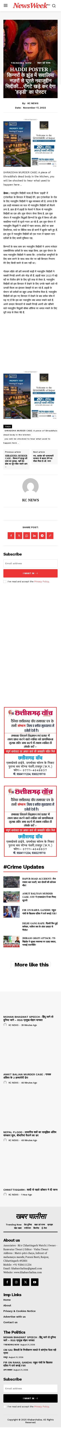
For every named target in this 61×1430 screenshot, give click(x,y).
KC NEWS (32, 103)
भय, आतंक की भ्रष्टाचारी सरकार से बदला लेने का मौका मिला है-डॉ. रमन (43, 459)
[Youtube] (34, 1282)
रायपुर (5, 1357)
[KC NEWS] (30, 486)
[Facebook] (11, 535)
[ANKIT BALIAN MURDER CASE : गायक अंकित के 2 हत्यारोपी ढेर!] (30, 1051)
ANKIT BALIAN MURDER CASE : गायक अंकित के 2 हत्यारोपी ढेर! (27, 1076)
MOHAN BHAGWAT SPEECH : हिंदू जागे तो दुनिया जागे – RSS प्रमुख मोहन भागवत (28, 1018)
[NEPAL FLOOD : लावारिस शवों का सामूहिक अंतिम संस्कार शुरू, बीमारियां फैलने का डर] (30, 1109)
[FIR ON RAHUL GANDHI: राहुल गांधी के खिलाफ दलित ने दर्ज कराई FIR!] (11, 911)
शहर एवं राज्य (43, 63)
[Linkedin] (34, 535)
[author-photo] (5, 1025)
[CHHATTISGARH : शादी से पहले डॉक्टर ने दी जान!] (30, 1166)
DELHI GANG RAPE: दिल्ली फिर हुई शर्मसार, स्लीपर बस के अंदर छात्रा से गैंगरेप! (40, 927)
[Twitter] (18, 535)
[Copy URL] (50, 535)
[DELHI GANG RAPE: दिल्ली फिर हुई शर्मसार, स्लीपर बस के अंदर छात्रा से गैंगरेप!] (11, 926)
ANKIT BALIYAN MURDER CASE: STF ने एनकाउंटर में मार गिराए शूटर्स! (39, 897)
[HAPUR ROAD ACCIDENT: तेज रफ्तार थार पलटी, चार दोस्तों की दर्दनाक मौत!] (11, 882)
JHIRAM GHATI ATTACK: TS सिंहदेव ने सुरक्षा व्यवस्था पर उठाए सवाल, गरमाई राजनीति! (39, 941)
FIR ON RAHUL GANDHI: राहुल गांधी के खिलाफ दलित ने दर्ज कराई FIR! (39, 911)
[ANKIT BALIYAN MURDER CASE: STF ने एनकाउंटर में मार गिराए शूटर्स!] (11, 897)
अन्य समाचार (7, 1370)
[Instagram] (16, 1282)
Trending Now (21, 63)
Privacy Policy (41, 581)
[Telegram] (42, 535)
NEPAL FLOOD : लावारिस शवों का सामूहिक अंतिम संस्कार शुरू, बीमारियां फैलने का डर (29, 1134)
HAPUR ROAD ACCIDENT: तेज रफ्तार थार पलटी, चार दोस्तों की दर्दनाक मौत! (39, 882)
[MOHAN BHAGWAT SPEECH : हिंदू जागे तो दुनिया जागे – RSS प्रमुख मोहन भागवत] (30, 993)
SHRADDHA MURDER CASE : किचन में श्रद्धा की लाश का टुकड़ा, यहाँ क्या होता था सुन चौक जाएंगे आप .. (16, 461)
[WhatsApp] (26, 535)
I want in (28, 573)
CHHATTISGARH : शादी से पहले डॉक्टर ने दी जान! (30, 1189)
